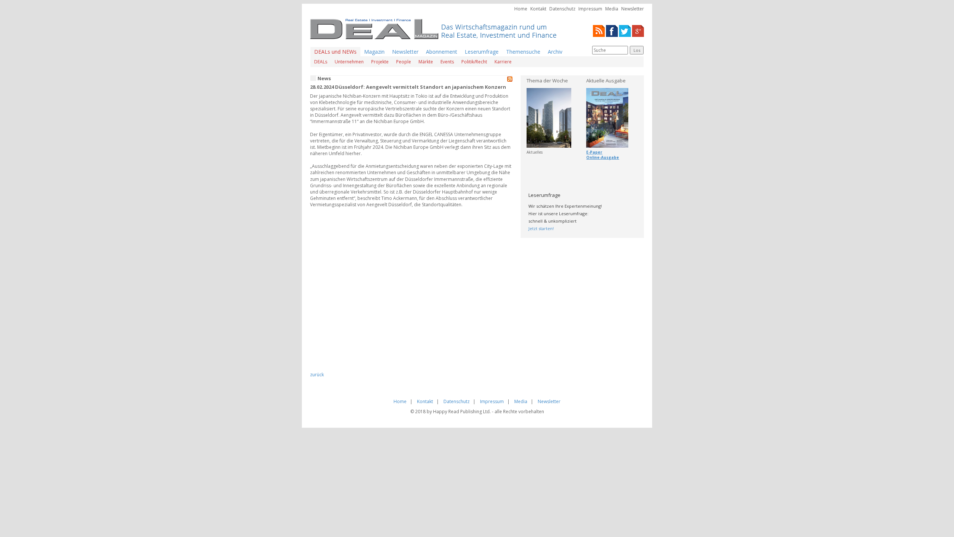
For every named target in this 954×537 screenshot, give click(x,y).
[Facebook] (612, 30)
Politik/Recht (474, 62)
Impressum (590, 9)
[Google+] (638, 30)
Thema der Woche (547, 80)
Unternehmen (349, 62)
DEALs (320, 62)
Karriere (503, 62)
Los (637, 50)
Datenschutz (562, 9)
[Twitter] (625, 30)
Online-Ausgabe (602, 157)
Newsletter (632, 9)
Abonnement (441, 51)
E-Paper (594, 152)
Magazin (374, 51)
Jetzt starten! (541, 228)
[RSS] (599, 30)
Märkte (425, 62)
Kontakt (538, 9)
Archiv (555, 51)
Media (611, 9)
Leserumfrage (482, 51)
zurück (317, 374)
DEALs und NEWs (335, 51)
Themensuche (523, 51)
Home (520, 9)
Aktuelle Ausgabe (606, 80)
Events (447, 62)
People (403, 62)
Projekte (380, 62)
